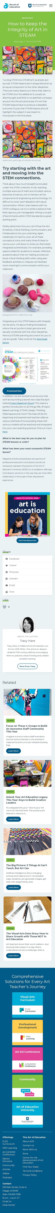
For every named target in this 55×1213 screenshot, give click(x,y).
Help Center (9, 1205)
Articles (6, 1169)
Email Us (7, 1201)
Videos (6, 1173)
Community (9, 1165)
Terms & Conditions (32, 1171)
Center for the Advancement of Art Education (33, 1160)
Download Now (14, 391)
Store (25, 1153)
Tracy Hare (18, 41)
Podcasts (7, 1177)
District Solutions (7, 1159)
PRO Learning (10, 1148)
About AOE (28, 1141)
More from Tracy (27, 666)
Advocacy (27, 18)
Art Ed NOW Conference (9, 1153)
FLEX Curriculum (9, 1142)
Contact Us (28, 1145)
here (5, 432)
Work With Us (30, 1149)
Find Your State (30, 1167)
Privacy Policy (30, 1175)
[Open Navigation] (50, 6)
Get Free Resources (27, 540)
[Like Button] (4, 607)
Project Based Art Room (21, 403)
